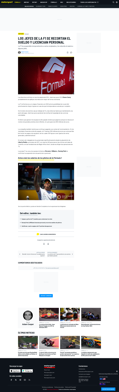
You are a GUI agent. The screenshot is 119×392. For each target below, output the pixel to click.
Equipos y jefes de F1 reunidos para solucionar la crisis (37, 219)
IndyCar (26, 2)
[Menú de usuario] (116, 2)
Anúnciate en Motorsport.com (86, 371)
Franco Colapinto (52, 6)
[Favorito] (67, 52)
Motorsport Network (52, 389)
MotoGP (34, 2)
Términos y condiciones (47, 387)
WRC (61, 2)
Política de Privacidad (70, 387)
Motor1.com (47, 370)
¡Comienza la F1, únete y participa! (85, 6)
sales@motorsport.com (84, 376)
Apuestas (72, 6)
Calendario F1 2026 (40, 6)
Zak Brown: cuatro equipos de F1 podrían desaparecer (37, 226)
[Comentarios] (71, 52)
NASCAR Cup (43, 2)
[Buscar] (113, 2)
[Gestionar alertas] (48, 244)
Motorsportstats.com (49, 377)
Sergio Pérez (63, 6)
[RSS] (29, 379)
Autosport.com (48, 375)
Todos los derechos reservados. (67, 389)
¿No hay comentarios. (46, 268)
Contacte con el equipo (84, 374)
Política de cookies (59, 387)
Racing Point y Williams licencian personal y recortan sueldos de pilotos (42, 222)
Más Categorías (71, 2)
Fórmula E (54, 2)
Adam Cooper (24, 51)
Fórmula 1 (17, 2)
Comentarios (82, 369)
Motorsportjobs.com (49, 372)
